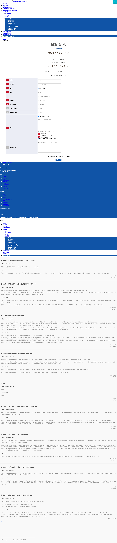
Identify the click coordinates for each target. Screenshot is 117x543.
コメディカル (8, 18)
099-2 (55, 59)
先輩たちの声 (6, 183)
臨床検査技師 (6, 205)
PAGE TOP (114, 540)
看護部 (4, 196)
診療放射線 (11, 20)
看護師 (7, 15)
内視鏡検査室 (11, 23)
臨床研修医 (8, 13)
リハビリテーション (13, 25)
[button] (58, 174)
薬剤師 (7, 17)
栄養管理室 (5, 204)
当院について (6, 180)
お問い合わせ (6, 164)
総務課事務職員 (12, 28)
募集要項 (5, 186)
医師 (6, 12)
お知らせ (5, 178)
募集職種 (5, 229)
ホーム (4, 223)
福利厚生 (5, 181)
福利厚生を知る (6, 228)
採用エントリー (6, 188)
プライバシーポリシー (8, 162)
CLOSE (115, 1)
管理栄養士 (11, 21)
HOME (4, 176)
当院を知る (5, 226)
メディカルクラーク (13, 26)
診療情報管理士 (12, 30)
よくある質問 (6, 185)
